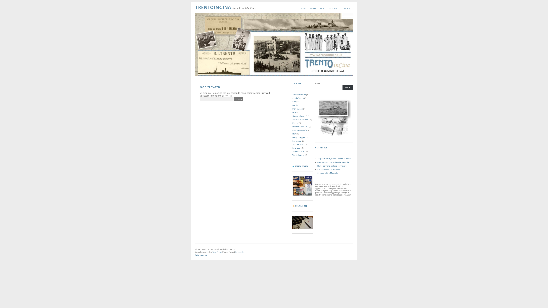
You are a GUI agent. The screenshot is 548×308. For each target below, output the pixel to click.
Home (303, 8)
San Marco (296, 141)
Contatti (346, 8)
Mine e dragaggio (299, 130)
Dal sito (295, 105)
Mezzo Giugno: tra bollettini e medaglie (333, 162)
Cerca (317, 84)
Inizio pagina (201, 255)
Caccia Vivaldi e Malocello (327, 173)
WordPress (216, 252)
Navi (294, 134)
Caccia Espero (298, 98)
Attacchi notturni (299, 95)
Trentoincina (213, 7)
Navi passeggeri (298, 137)
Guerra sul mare (299, 116)
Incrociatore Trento (300, 119)
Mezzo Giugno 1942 (300, 127)
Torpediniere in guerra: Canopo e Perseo (334, 159)
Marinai (295, 123)
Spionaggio (297, 148)
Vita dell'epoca (298, 155)
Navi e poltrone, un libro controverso (332, 166)
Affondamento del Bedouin (328, 169)
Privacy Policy (317, 8)
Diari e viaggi (297, 109)
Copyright (333, 8)
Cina (294, 102)
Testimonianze (298, 151)
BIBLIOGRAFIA (301, 166)
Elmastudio (239, 252)
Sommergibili (297, 144)
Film (294, 112)
